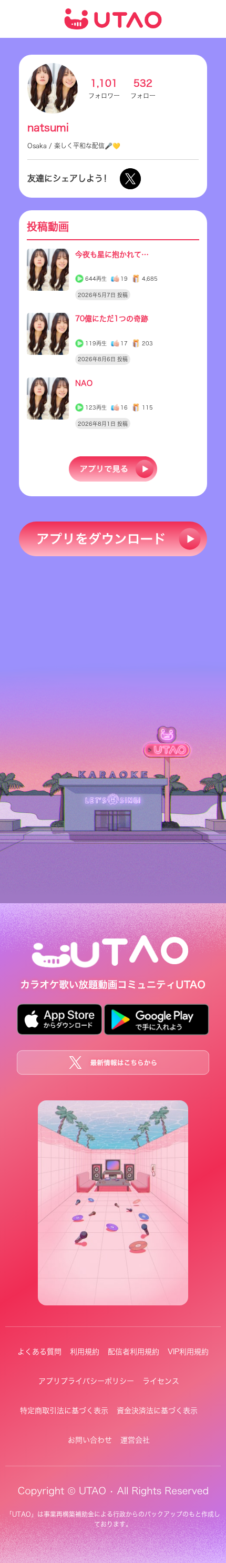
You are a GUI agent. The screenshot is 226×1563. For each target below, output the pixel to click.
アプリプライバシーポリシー (86, 1381)
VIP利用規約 (188, 1351)
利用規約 (84, 1351)
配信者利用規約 (133, 1351)
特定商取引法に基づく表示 (64, 1410)
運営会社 (135, 1440)
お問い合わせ (90, 1440)
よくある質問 (39, 1351)
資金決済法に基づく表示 (157, 1410)
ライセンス (160, 1381)
